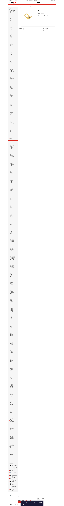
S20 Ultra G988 (11, 281)
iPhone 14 (11, 72)
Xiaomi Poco (11, 334)
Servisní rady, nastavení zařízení (13, 311)
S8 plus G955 (11, 301)
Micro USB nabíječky (12, 383)
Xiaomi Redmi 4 (11, 342)
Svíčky (10, 456)
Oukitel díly (11, 233)
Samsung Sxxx (11, 308)
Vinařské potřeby (11, 457)
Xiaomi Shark (11, 361)
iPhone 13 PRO (11, 70)
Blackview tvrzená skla (12, 426)
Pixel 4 (10, 201)
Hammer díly (11, 218)
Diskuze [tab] (23, 26)
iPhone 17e (11, 165)
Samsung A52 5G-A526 (12, 264)
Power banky (11, 412)
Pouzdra (11, 388)
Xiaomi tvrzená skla (12, 445)
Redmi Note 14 (11, 352)
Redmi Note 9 (11, 359)
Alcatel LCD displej (12, 59)
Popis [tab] (20, 26)
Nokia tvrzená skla (12, 437)
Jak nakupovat (35, 0)
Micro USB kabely (12, 371)
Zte (10, 411)
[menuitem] (10, 4)
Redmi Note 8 (11, 358)
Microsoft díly (11, 225)
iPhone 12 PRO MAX (12, 67)
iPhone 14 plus (11, 73)
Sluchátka (11, 413)
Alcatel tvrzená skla (12, 422)
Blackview (11, 105)
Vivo (10, 45)
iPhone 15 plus (11, 76)
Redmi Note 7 (11, 357)
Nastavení (23, 504)
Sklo (10, 455)
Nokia (10, 35)
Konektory (11, 55)
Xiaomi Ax (11, 320)
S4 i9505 (11, 293)
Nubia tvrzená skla (12, 438)
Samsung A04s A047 (12, 241)
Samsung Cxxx (11, 269)
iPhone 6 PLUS (11, 88)
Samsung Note (11, 307)
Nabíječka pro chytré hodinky (13, 13)
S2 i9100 (11, 277)
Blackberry (11, 104)
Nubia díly (11, 229)
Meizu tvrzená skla (12, 435)
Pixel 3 (10, 197)
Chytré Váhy (11, 447)
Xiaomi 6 (11, 329)
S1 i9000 (11, 272)
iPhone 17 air (11, 162)
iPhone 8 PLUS (11, 93)
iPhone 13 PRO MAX (12, 71)
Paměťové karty (11, 387)
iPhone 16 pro (11, 81)
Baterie (10, 18)
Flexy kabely (11, 50)
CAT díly (11, 190)
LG (10, 114)
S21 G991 (11, 283)
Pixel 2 (10, 195)
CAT (10, 25)
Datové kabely (11, 369)
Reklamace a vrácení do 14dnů (40, 500)
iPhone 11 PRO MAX (12, 64)
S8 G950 (11, 300)
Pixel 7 (10, 209)
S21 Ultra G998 (11, 285)
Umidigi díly (11, 316)
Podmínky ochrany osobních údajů (40, 498)
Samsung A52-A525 (12, 265)
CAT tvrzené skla (11, 427)
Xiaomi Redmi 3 (11, 341)
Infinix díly (11, 221)
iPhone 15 (11, 153)
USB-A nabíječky (11, 385)
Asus (10, 103)
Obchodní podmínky (39, 499)
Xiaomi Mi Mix (11, 332)
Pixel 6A (11, 208)
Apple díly (11, 138)
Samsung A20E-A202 (12, 247)
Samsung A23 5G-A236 (12, 257)
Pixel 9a (11, 217)
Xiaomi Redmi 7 (11, 345)
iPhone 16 (11, 79)
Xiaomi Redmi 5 (11, 343)
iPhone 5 (11, 84)
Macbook (11, 101)
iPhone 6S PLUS (11, 90)
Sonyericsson (11, 43)
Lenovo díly (11, 222)
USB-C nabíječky (11, 386)
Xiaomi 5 (11, 328)
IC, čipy (10, 51)
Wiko (10, 46)
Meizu (10, 115)
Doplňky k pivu (11, 452)
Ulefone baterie (11, 44)
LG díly (10, 223)
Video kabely (11, 374)
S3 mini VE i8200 (12, 292)
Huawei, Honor (11, 29)
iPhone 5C (11, 85)
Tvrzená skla (11, 420)
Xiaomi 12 (11, 323)
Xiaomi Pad (11, 333)
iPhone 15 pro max (12, 78)
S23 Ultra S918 (11, 289)
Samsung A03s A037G (12, 240)
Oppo (10, 38)
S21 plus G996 (11, 284)
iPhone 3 (11, 167)
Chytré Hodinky (10, 9)
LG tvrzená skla (11, 434)
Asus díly (11, 187)
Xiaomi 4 (11, 327)
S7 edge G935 (11, 298)
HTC (10, 28)
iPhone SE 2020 (11, 95)
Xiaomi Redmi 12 (12, 337)
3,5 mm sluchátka (12, 414)
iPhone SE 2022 (11, 96)
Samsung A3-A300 (12, 260)
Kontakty (27, 0)
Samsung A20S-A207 (12, 248)
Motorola (11, 33)
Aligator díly (11, 137)
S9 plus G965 (11, 303)
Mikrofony (11, 132)
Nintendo (11, 34)
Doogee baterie (11, 26)
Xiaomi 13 (11, 324)
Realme (11, 124)
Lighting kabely (11, 370)
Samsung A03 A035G (12, 239)
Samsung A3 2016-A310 (12, 258)
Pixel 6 (10, 206)
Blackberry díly (11, 188)
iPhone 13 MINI (11, 69)
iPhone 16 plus (11, 80)
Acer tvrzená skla (12, 421)
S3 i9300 (11, 290)
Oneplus (11, 37)
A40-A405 (11, 250)
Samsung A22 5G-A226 (12, 256)
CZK (51, 0)
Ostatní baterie (11, 39)
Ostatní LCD (11, 122)
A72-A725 (11, 255)
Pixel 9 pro (11, 215)
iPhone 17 (11, 161)
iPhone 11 (11, 62)
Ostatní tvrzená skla (12, 440)
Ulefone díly (11, 315)
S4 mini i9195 (11, 294)
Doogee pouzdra (11, 394)
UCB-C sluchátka (11, 418)
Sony (10, 42)
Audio (10, 367)
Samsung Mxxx (11, 306)
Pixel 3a (11, 199)
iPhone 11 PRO (11, 63)
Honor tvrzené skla (12, 431)
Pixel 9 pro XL (11, 216)
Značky (10, 461)
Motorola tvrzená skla (12, 436)
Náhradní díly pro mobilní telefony (12, 16)
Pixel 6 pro (11, 207)
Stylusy (10, 419)
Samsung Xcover (12, 310)
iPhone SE (11, 94)
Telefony (10, 446)
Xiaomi (10, 47)
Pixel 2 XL (11, 196)
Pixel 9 (10, 214)
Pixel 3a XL (11, 200)
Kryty (10, 56)
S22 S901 (11, 286)
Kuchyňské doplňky (12, 453)
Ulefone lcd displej (12, 127)
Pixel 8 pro (11, 212)
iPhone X (11, 97)
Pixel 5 (10, 204)
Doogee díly (11, 192)
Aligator (11, 21)
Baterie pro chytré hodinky (12, 10)
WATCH (11, 102)
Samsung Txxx (11, 309)
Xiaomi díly (11, 319)
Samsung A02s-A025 (12, 238)
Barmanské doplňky (12, 451)
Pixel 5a (11, 205)
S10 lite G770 (11, 274)
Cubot (10, 107)
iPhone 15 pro (11, 77)
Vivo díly (11, 317)
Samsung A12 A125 (12, 243)
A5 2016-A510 (11, 252)
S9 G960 (11, 302)
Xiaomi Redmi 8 (11, 346)
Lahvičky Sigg (11, 454)
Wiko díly (11, 318)
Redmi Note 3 (11, 354)
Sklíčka (10, 363)
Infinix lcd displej (11, 112)
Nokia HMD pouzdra (12, 401)
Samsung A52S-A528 (12, 266)
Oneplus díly (11, 230)
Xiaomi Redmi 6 (11, 344)
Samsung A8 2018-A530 (12, 267)
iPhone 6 (11, 87)
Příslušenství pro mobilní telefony (12, 366)
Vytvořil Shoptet (53, 504)
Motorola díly (11, 226)
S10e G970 (11, 276)
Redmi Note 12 (11, 350)
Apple (10, 60)
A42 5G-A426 (11, 251)
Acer (10, 19)
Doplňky (10, 375)
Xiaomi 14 (11, 325)
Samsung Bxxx (11, 268)
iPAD (10, 61)
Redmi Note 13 (11, 351)
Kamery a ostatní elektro (12, 448)
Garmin (10, 429)
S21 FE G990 (11, 282)
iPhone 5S (11, 86)
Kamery (10, 53)
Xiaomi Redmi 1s (12, 340)
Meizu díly (11, 224)
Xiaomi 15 (11, 326)
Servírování (11, 460)
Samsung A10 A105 (12, 242)
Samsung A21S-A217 (12, 249)
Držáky (10, 376)
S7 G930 (11, 299)
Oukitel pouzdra (11, 404)
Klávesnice (11, 54)
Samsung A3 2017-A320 (12, 259)
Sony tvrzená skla (12, 443)
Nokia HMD (11, 36)
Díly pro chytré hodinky (12, 11)
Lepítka (10, 131)
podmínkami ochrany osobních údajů (27, 500)
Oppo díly (11, 231)
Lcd (10, 380)
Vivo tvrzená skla (11, 444)
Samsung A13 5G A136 (12, 246)
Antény (10, 17)
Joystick (11, 52)
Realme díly (11, 235)
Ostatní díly (11, 232)
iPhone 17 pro (11, 163)
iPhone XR (11, 98)
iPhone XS (11, 184)
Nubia (10, 119)
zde (34, 502)
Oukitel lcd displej (12, 123)
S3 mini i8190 (11, 291)
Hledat (38, 2)
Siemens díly (11, 312)
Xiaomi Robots (11, 360)
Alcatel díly (11, 136)
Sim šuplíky (11, 362)
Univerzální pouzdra (12, 409)
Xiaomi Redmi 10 (12, 336)
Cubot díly (11, 191)
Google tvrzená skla (12, 430)
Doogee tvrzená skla (12, 428)
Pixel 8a (11, 213)
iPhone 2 (11, 166)
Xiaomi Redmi (11, 335)
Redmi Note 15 (11, 353)
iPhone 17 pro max (12, 164)
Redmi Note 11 (11, 349)
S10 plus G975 (11, 275)
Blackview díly (11, 189)
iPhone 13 (11, 68)
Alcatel (10, 20)
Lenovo (11, 30)
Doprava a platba (31, 0)
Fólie (10, 377)
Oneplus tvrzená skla (12, 439)
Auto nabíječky (11, 368)
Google (11, 27)
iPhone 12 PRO (11, 144)
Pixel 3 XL (11, 198)
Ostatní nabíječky (12, 384)
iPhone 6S (11, 89)
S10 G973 (11, 273)
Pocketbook (11, 234)
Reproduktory (11, 417)
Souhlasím (40, 502)
